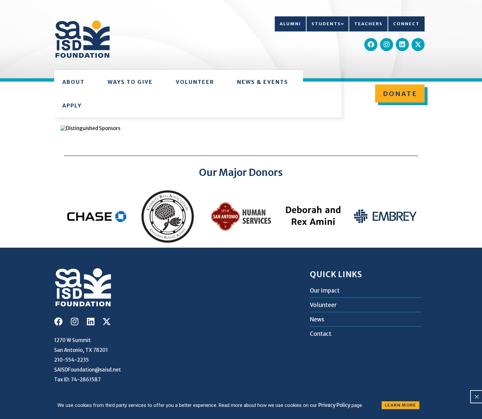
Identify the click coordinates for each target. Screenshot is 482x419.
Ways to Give (130, 82)
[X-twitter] (418, 44)
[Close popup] (477, 396)
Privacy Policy (334, 405)
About (73, 82)
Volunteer (195, 82)
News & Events (262, 82)
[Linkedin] (402, 44)
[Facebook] (370, 44)
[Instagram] (386, 44)
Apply (72, 105)
